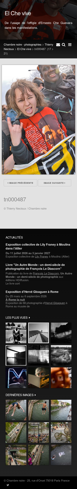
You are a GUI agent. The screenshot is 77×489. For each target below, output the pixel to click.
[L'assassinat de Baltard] (61, 333)
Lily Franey (41, 256)
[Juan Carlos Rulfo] (61, 377)
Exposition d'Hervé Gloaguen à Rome (32, 291)
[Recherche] (63, 44)
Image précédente (20, 182)
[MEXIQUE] (16, 333)
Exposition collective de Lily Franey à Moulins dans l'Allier (38, 246)
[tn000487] (38, 173)
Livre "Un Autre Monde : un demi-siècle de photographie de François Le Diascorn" (35, 267)
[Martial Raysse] (16, 377)
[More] (29, 317)
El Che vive (24, 49)
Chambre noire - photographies (22, 44)
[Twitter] (8, 485)
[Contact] (58, 44)
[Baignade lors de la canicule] (16, 410)
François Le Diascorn (46, 273)
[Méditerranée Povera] (38, 333)
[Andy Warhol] (38, 377)
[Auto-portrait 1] (38, 355)
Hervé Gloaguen (55, 303)
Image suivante (54, 182)
